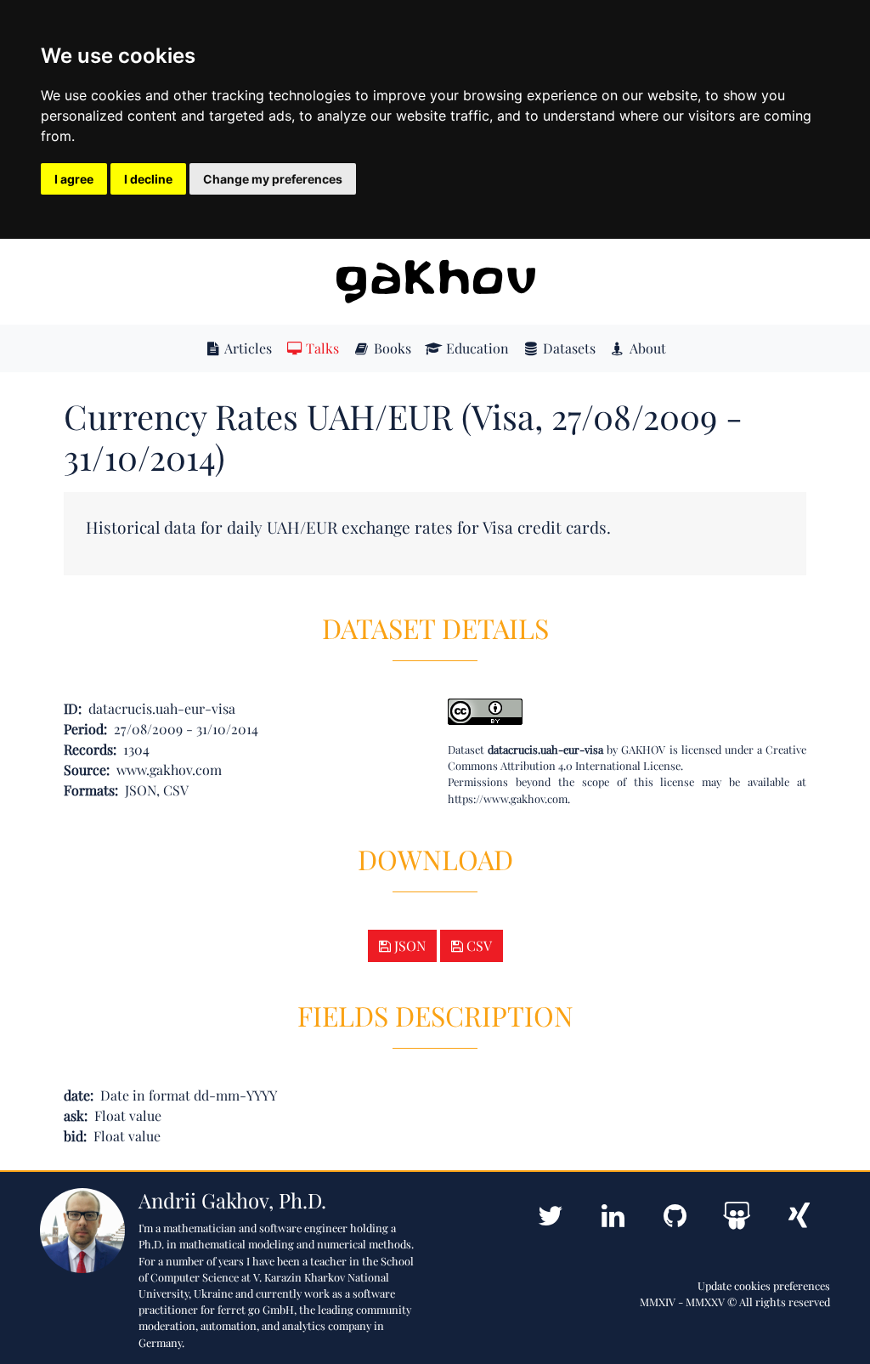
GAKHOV (643, 749)
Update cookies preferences (764, 1285)
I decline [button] (148, 179)
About (646, 348)
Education (476, 348)
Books (390, 348)
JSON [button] (408, 945)
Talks (320, 348)
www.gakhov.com (169, 769)
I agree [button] (73, 179)
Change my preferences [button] (272, 179)
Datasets (568, 348)
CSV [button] (477, 945)
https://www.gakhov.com (508, 798)
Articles (247, 348)
